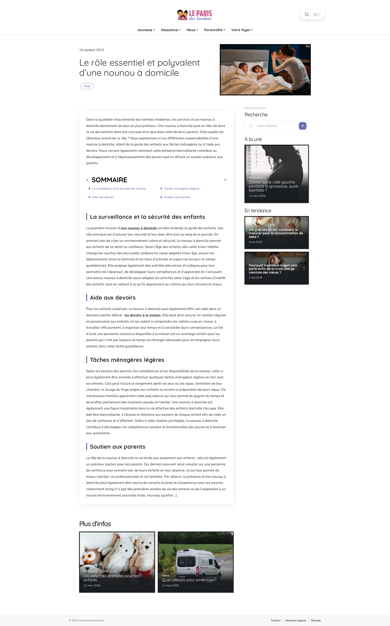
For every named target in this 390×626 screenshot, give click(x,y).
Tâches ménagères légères (182, 189)
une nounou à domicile (139, 228)
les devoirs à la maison (143, 315)
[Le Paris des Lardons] (195, 14)
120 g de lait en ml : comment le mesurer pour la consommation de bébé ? (276, 233)
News (87, 86)
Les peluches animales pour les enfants (111, 577)
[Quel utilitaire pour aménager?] (195, 562)
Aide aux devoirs (103, 197)
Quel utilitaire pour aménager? (189, 579)
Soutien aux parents (177, 197)
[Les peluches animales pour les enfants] (117, 562)
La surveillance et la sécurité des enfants (119, 189)
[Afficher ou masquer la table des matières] (177, 179)
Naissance (90, 571)
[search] (307, 14)
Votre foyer (108, 571)
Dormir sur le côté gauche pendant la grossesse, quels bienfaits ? (274, 186)
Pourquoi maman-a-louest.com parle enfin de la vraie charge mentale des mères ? (273, 268)
